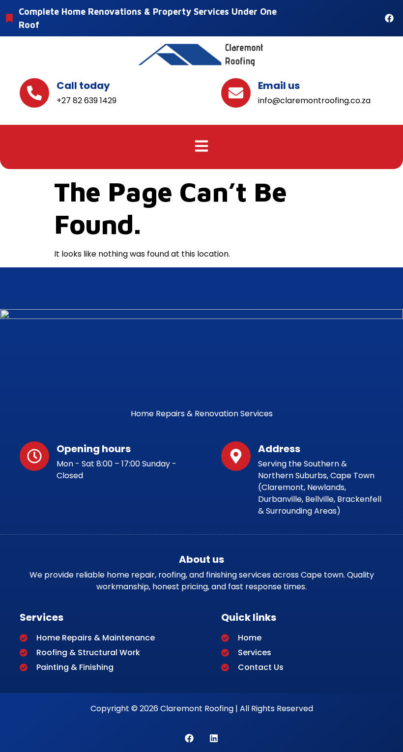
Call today (83, 85)
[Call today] (34, 93)
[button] (201, 147)
